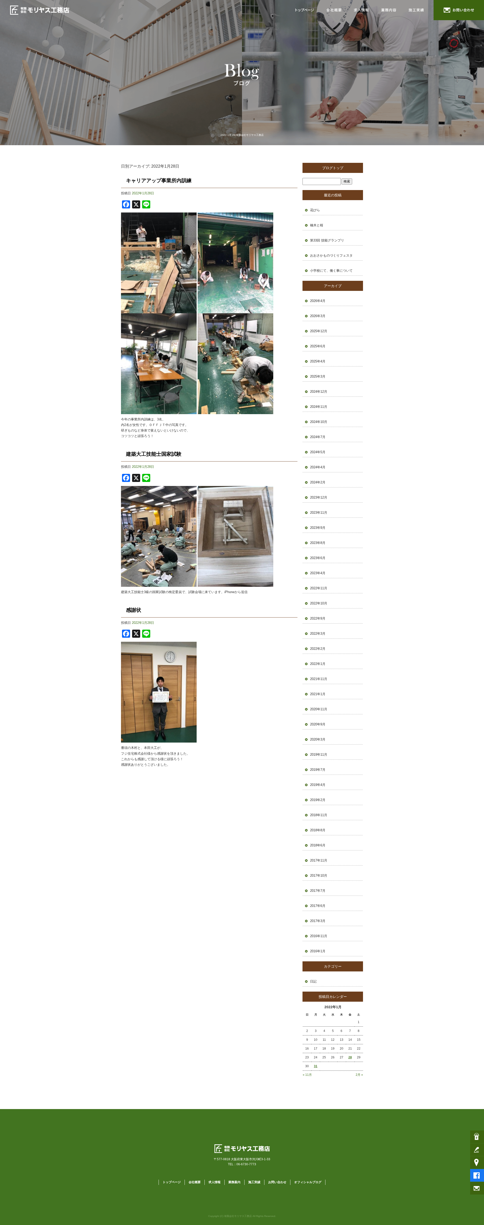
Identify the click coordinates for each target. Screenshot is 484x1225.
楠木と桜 (316, 225)
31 (315, 1066)
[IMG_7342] (159, 740)
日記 (313, 981)
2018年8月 (317, 830)
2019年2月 (317, 800)
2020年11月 (318, 709)
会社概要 (334, 10)
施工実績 (418, 10)
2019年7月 (317, 770)
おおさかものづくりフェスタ (331, 255)
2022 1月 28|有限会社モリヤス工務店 (242, 135)
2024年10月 (318, 422)
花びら (315, 210)
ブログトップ (332, 168)
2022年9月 (317, 618)
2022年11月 (318, 588)
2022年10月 (318, 603)
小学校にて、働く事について (331, 270)
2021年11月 (318, 679)
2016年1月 (317, 951)
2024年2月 (317, 482)
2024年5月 (317, 452)
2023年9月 (317, 528)
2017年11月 (318, 860)
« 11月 (307, 1075)
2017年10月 (318, 875)
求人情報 (362, 10)
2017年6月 (317, 906)
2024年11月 (318, 407)
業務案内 (389, 10)
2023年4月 (317, 573)
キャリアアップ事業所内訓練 (159, 180)
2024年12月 (318, 391)
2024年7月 (317, 437)
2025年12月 (318, 331)
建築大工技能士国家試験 (154, 454)
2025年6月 (317, 346)
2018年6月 (317, 845)
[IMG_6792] (235, 310)
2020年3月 (317, 739)
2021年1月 (317, 694)
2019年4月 (317, 785)
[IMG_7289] (235, 584)
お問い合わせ (459, 10)
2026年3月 (317, 316)
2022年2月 (317, 649)
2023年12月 (318, 497)
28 (350, 1057)
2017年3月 (317, 921)
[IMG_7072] (235, 411)
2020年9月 (317, 724)
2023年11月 (318, 512)
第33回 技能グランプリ (327, 240)
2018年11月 (318, 815)
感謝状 (133, 610)
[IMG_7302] (159, 584)
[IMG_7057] (159, 411)
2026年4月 (317, 301)
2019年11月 (318, 754)
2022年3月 (317, 633)
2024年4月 (317, 467)
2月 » (359, 1075)
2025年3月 (317, 376)
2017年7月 (317, 891)
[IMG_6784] (159, 310)
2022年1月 (317, 664)
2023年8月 (317, 543)
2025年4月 (317, 361)
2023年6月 (317, 558)
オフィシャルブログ (307, 1182)
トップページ (305, 10)
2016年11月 (318, 936)
